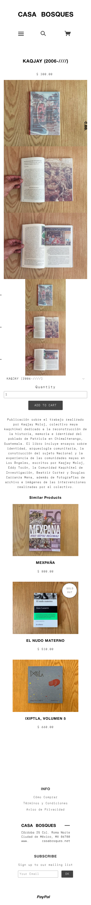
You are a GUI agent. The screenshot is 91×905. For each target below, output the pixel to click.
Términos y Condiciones (45, 803)
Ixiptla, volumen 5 (45, 718)
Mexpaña (45, 562)
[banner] (46, 13)
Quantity (45, 387)
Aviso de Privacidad (45, 809)
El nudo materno (45, 640)
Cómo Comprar (45, 797)
